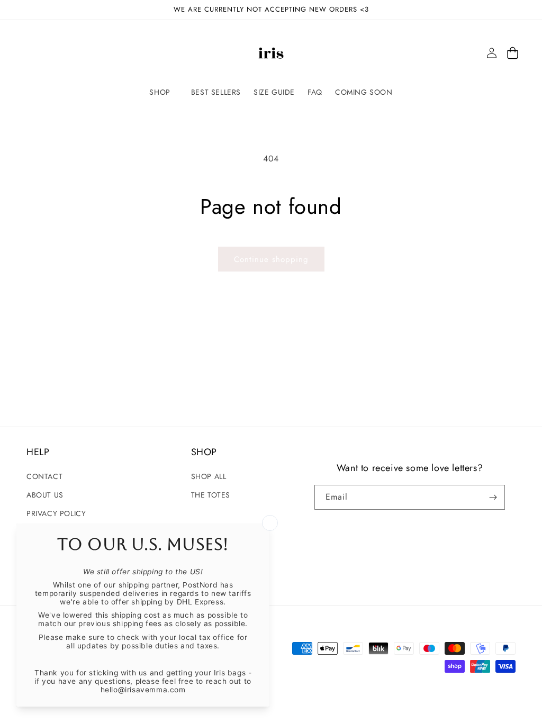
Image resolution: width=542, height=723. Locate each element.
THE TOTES (210, 495)
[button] (163, 92)
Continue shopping (271, 259)
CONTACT (44, 476)
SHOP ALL (209, 476)
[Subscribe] (492, 497)
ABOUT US (45, 495)
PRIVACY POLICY (56, 513)
